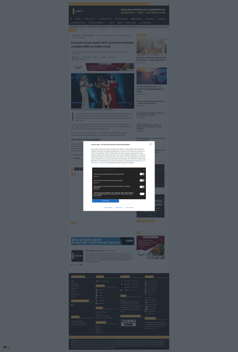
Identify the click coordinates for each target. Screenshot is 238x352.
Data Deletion (108, 207)
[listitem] (119, 170)
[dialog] (119, 176)
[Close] (151, 144)
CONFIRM (105, 201)
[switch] (142, 174)
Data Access (119, 207)
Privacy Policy (130, 207)
